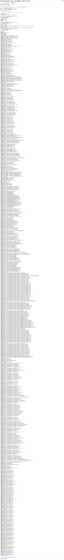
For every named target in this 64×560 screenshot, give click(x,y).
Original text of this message (3, 558)
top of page (5, 557)
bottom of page (5, 2)
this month (13, 2)
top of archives (10, 2)
